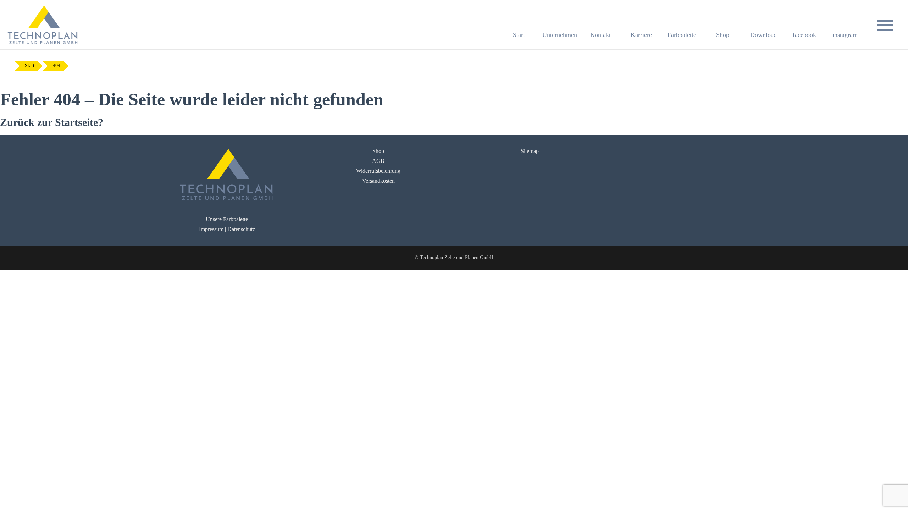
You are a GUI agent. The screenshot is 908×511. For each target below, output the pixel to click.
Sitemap (530, 151)
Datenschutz (241, 229)
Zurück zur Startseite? (51, 122)
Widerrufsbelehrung (378, 171)
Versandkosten (378, 181)
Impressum (211, 229)
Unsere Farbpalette (227, 219)
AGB (378, 161)
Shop (378, 151)
